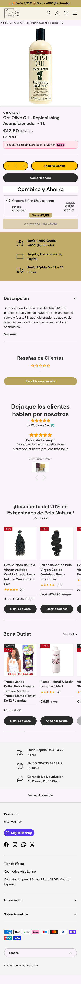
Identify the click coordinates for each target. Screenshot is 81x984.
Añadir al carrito (55, 166)
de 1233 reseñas (38, 425)
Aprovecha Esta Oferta (40, 224)
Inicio (3, 22)
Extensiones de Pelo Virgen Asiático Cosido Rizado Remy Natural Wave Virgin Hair (19, 574)
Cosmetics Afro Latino (25, 965)
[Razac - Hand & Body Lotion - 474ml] (56, 660)
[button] (66, 13)
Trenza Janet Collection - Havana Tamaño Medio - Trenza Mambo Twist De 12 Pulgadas (20, 691)
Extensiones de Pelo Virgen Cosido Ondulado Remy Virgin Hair (56, 572)
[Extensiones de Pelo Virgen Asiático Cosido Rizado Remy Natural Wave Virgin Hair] (20, 543)
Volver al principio (40, 795)
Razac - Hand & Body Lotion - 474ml (56, 684)
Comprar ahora (40, 178)
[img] (40, 420)
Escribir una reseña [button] (40, 381)
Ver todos (41, 518)
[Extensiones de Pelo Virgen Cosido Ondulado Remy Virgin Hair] (56, 543)
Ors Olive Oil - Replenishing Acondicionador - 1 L (36, 22)
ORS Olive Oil (11, 112)
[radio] (40, 205)
